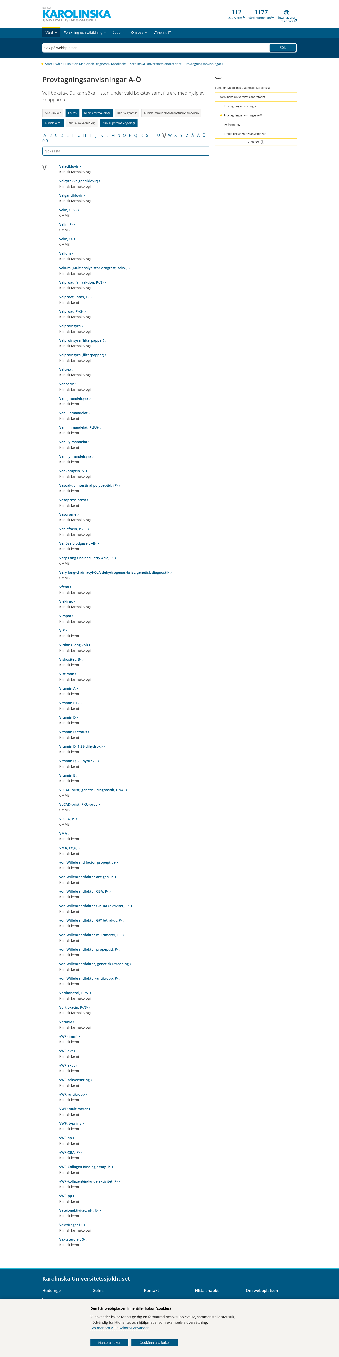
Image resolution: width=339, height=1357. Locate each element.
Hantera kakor (109, 1343)
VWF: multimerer (73, 1108)
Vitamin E (67, 775)
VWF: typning (70, 1123)
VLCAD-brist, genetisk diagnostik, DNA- (92, 789)
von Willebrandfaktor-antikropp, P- (88, 978)
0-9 (45, 141)
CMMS (72, 113)
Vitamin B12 (69, 702)
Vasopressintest (72, 499)
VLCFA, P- (67, 818)
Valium (65, 253)
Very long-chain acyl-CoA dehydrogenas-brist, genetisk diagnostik (114, 572)
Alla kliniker (53, 113)
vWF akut (67, 1065)
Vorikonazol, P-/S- (74, 992)
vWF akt (66, 1050)
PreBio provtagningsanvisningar (245, 134)
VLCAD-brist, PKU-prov (78, 804)
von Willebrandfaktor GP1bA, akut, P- (90, 920)
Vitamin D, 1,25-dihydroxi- (81, 746)
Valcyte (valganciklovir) (78, 180)
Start (48, 64)
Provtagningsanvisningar (202, 64)
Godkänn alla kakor (154, 1343)
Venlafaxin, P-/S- (73, 528)
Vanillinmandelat (73, 412)
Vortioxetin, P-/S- (73, 1007)
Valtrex (65, 369)
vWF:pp (65, 1137)
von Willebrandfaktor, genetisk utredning (94, 963)
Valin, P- (66, 224)
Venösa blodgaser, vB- (78, 543)
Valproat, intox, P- (74, 296)
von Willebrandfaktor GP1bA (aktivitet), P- (94, 905)
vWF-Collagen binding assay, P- (85, 1166)
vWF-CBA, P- (69, 1152)
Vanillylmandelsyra (75, 456)
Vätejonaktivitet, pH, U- (78, 1210)
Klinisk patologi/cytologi (119, 123)
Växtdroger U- (71, 1224)
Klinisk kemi (53, 123)
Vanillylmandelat (73, 441)
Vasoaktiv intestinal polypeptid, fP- (88, 485)
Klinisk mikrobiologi (81, 123)
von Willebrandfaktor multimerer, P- (90, 934)
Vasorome (67, 514)
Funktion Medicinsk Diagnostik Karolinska (96, 64)
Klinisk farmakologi (97, 113)
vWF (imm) (68, 1036)
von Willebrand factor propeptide (87, 862)
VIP (62, 630)
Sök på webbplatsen (60, 47)
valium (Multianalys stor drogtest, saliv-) (93, 267)
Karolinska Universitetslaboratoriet (155, 64)
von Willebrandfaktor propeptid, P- (88, 949)
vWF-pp (65, 1195)
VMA (63, 833)
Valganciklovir (71, 195)
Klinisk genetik (127, 113)
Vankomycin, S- (72, 470)
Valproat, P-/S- (71, 311)
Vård (58, 64)
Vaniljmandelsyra (73, 398)
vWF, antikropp (72, 1094)
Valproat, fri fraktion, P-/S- (81, 282)
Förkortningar (233, 124)
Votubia (65, 1021)
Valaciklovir (69, 166)
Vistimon (66, 673)
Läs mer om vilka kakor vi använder (119, 1327)
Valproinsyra (70, 325)
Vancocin (66, 383)
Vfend (64, 586)
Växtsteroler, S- (72, 1239)
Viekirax (66, 601)
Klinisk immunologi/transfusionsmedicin (171, 113)
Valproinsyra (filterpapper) (81, 340)
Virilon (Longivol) (73, 644)
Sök (283, 47)
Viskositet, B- (70, 659)
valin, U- (66, 238)
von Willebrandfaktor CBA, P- (83, 891)
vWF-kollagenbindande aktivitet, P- (88, 1181)
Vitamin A (67, 688)
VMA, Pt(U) (68, 847)
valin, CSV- (68, 209)
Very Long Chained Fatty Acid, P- (86, 557)
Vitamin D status (73, 731)
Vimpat (65, 615)
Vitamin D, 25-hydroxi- (78, 760)
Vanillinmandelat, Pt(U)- (79, 427)
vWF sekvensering (74, 1079)
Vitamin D (67, 717)
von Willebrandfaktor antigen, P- (86, 876)
